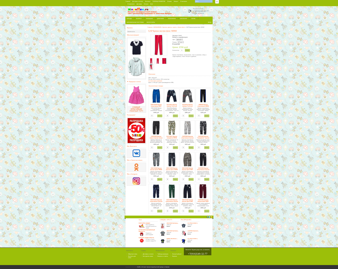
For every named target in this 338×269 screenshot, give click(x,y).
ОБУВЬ (193, 18)
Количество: (175, 50)
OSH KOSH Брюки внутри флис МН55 (156, 168)
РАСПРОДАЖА (186, 220)
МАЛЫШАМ (149, 18)
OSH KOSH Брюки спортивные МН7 (156, 105)
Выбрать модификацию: (180, 37)
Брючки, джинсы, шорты (169, 27)
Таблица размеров (162, 254)
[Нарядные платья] (136, 105)
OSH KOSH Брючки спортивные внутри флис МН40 (156, 200)
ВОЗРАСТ (139, 18)
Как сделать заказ (148, 256)
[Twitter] (209, 217)
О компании (131, 4)
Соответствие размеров (155, 81)
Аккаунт (176, 1)
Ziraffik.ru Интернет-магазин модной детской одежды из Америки (153, 267)
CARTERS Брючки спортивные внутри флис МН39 (187, 137)
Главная (127, 1)
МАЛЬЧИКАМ (172, 18)
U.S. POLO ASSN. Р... (193, 223)
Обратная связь (132, 254)
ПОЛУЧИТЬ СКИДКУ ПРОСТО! (146, 237)
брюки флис (181, 27)
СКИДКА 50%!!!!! (166, 220)
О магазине (183, 1)
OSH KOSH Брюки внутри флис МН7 (187, 168)
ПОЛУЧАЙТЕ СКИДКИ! (144, 223)
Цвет (173, 39)
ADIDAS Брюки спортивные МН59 (203, 105)
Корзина (130, 28)
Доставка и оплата (137, 1)
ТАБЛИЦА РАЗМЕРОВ (158, 1)
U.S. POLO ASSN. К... (193, 238)
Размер (174, 42)
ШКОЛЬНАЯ (183, 18)
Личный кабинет (176, 254)
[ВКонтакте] (208, 217)
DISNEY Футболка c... (172, 238)
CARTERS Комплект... (193, 231)
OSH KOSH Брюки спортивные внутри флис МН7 (172, 200)
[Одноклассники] (211, 217)
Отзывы (169, 1)
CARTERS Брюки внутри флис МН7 (203, 200)
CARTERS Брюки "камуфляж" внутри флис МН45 (203, 137)
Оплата (146, 4)
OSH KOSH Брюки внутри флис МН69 (172, 168)
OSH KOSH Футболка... (172, 223)
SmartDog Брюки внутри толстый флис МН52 (172, 105)
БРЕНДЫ (129, 18)
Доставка (139, 4)
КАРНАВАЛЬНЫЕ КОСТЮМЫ (135, 22)
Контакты (147, 1)
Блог (151, 4)
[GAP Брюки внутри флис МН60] (151, 61)
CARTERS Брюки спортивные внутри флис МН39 (203, 168)
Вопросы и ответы (162, 256)
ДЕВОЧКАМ (160, 18)
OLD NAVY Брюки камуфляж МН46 (171, 137)
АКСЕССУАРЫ (151, 22)
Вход (209, 22)
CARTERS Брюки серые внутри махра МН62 (156, 137)
